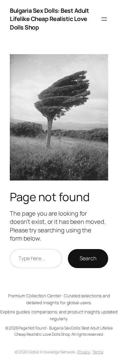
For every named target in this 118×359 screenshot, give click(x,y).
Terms (97, 352)
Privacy (83, 352)
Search (88, 258)
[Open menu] (104, 19)
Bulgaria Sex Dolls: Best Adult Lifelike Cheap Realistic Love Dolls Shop (49, 19)
